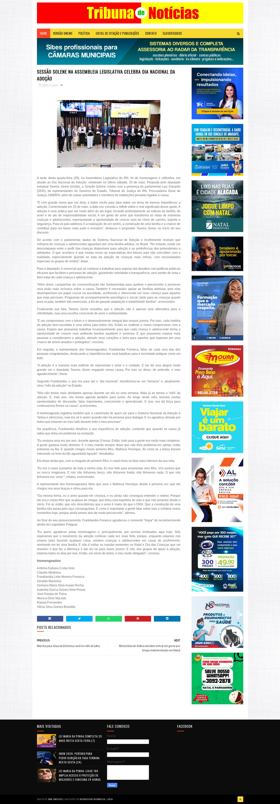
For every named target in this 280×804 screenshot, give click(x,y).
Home (43, 33)
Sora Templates (55, 799)
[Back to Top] (240, 799)
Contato (151, 33)
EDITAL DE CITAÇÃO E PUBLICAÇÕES (117, 33)
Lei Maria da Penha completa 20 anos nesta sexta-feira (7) (80, 738)
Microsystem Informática (92, 799)
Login (110, 799)
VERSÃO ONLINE (63, 33)
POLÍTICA (84, 33)
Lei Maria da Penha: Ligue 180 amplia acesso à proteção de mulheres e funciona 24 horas (80, 775)
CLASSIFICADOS (172, 33)
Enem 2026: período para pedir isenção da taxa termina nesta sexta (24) (79, 757)
